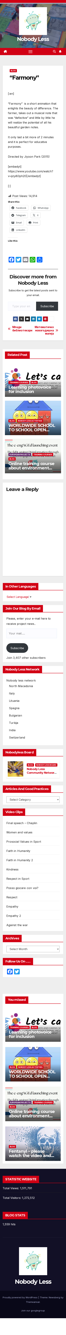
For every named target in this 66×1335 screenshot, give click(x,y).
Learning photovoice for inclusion (29, 389)
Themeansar (33, 1302)
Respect (11, 897)
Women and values (19, 832)
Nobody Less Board (46, 765)
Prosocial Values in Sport (23, 841)
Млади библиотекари (22, 329)
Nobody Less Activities (30, 421)
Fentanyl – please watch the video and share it (30, 1155)
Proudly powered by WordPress (20, 1297)
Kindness (12, 869)
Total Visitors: (12, 1198)
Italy (12, 693)
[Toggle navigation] (30, 51)
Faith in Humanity (18, 851)
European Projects (20, 455)
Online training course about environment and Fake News (31, 468)
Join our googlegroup (33, 1310)
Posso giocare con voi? (22, 888)
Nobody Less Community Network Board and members (41, 772)
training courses (19, 382)
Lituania (14, 700)
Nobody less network (21, 680)
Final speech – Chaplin (21, 823)
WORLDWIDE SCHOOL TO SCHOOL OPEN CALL (31, 430)
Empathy (12, 906)
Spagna (14, 708)
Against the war (17, 925)
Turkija (13, 723)
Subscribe (47, 306)
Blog (13, 71)
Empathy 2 (13, 916)
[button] (54, 51)
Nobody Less (33, 39)
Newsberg (54, 1297)
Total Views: (11, 1188)
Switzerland (17, 737)
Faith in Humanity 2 (19, 860)
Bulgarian (15, 715)
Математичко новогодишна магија (44, 330)
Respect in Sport (17, 878)
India (12, 730)
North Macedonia (21, 686)
